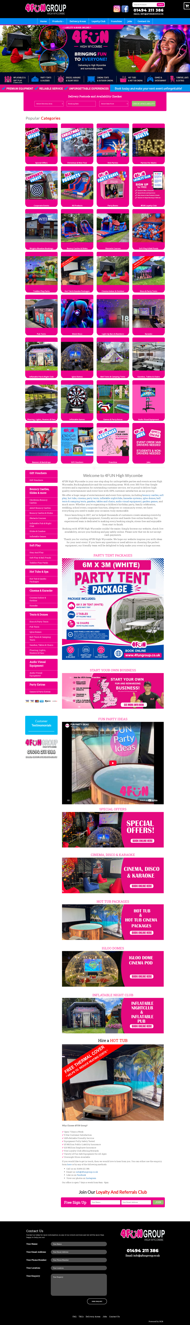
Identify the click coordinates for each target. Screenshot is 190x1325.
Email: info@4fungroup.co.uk (149, 14)
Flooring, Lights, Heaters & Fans (38, 651)
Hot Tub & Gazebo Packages (38, 580)
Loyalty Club (98, 21)
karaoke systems (132, 498)
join (158, 1202)
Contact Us (144, 21)
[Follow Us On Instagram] (117, 9)
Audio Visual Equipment (36, 674)
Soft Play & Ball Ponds (40, 557)
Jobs (129, 21)
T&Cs (81, 1316)
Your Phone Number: (36, 1260)
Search (160, 5)
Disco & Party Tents (39, 621)
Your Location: (33, 1268)
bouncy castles (150, 495)
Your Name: (32, 1244)
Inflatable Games (38, 536)
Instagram (91, 1178)
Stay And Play (37, 552)
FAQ (74, 1316)
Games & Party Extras (40, 691)
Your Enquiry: (33, 1276)
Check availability (144, 103)
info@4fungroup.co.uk (87, 1172)
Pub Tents (34, 626)
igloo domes (149, 498)
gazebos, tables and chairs (101, 501)
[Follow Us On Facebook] (125, 9)
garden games (150, 501)
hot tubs (72, 498)
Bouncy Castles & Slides (41, 513)
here (69, 1164)
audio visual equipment (129, 501)
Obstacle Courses (38, 518)
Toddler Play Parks (39, 562)
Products (57, 21)
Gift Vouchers (36, 480)
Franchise (116, 21)
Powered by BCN (156, 1321)
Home (43, 21)
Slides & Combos (37, 531)
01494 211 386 (149, 10)
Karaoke (34, 605)
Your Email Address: (36, 1252)
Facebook (81, 1175)
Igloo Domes (35, 632)
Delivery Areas (78, 21)
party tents (93, 498)
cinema (82, 498)
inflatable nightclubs (111, 498)
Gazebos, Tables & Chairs (41, 645)
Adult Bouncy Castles (40, 508)
